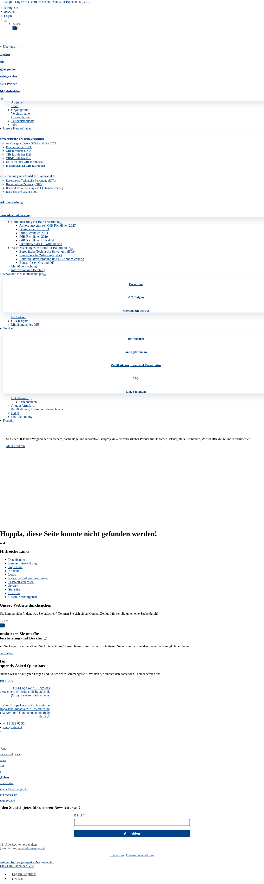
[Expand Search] (5, 20)
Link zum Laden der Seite (17, 866)
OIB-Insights (136, 297)
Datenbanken (136, 338)
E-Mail (78, 815)
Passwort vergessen (21, 582)
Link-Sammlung (136, 391)
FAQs (136, 378)
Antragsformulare (136, 352)
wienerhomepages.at (31, 848)
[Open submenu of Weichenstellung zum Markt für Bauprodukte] (71, 249)
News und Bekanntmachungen (28, 578)
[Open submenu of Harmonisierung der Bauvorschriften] (60, 222)
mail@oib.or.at (12, 727)
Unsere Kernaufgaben (22, 597)
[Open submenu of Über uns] (16, 47)
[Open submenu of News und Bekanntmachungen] (44, 275)
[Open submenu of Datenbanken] (30, 399)
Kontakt (13, 571)
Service (13, 585)
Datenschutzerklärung (22, 563)
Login (12, 574)
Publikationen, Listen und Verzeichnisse (136, 365)
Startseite (14, 589)
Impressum (15, 567)
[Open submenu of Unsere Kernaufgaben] (33, 129)
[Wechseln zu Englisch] (11, 8)
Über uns (14, 593)
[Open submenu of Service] (14, 329)
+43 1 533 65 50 (14, 723)
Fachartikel (136, 284)
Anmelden (132, 833)
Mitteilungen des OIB (136, 310)
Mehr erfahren (15, 446)
